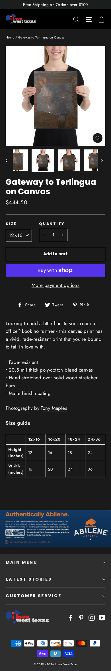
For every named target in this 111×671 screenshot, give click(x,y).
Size (11, 224)
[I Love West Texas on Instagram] (92, 617)
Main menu (21, 562)
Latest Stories (29, 579)
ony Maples (55, 408)
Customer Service (33, 596)
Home (10, 37)
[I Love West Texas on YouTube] (102, 617)
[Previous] (9, 160)
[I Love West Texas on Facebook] (70, 617)
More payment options (56, 285)
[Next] (101, 160)
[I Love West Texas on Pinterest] (81, 617)
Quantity (51, 224)
